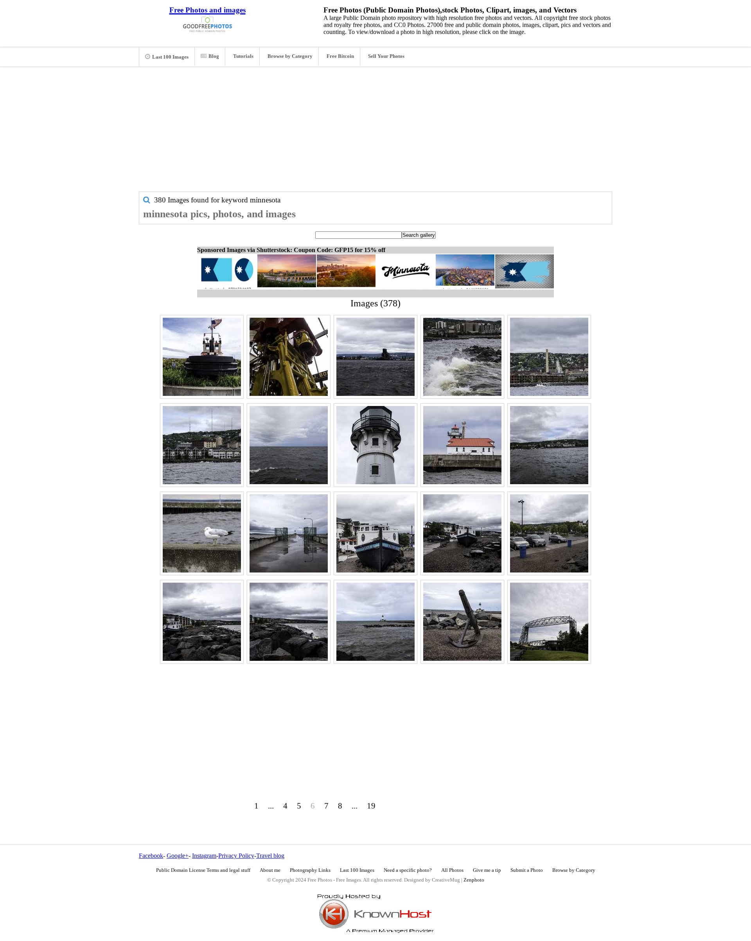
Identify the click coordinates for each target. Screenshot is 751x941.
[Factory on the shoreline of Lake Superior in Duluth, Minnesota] (549, 357)
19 (371, 805)
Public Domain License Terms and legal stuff (203, 870)
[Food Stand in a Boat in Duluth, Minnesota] (375, 533)
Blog (213, 56)
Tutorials (243, 56)
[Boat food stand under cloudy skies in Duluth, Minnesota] (462, 533)
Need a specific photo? (408, 870)
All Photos (452, 870)
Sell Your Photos (386, 56)
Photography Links (310, 870)
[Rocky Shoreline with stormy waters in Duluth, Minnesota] (289, 622)
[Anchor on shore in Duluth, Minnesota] (462, 622)
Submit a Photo (526, 870)
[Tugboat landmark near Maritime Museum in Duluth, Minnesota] (202, 357)
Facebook (151, 855)
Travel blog (270, 855)
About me (270, 870)
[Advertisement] (375, 133)
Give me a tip (487, 870)
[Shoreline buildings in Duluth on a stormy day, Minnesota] (202, 622)
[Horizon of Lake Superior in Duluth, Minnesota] (289, 445)
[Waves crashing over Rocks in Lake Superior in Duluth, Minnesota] (462, 357)
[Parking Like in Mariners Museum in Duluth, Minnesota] (549, 533)
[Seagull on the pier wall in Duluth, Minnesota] (202, 533)
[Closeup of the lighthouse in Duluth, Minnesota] (375, 445)
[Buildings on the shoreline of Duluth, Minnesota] (202, 445)
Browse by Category (290, 56)
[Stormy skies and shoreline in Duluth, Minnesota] (549, 445)
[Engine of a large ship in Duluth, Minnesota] (289, 357)
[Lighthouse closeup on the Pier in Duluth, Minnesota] (462, 445)
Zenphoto (474, 880)
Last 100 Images (170, 57)
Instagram (204, 855)
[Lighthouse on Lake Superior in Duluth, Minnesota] (375, 622)
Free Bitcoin (340, 56)
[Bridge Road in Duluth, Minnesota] (549, 622)
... (271, 805)
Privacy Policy (236, 855)
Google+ (178, 855)
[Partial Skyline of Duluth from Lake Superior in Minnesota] (375, 357)
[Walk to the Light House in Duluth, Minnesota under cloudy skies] (289, 533)
